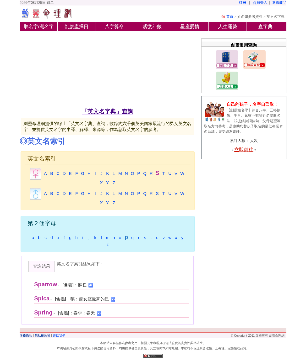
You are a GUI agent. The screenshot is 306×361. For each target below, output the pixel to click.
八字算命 (114, 26)
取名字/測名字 (39, 26)
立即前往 (243, 149)
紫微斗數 (152, 26)
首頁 (229, 17)
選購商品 (279, 2)
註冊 (242, 2)
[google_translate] (90, 285)
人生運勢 (227, 26)
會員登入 (260, 2)
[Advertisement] (108, 71)
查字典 (265, 26)
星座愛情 (189, 26)
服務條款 (26, 335)
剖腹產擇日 (76, 26)
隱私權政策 (42, 335)
